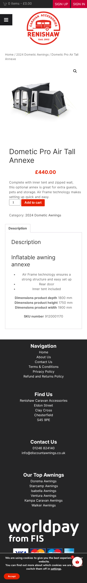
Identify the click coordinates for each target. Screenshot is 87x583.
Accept (12, 576)
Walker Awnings (44, 505)
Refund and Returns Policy (43, 376)
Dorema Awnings (43, 481)
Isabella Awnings (43, 491)
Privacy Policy (43, 371)
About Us (43, 357)
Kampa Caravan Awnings (43, 500)
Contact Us (43, 362)
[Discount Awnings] (43, 28)
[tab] (17, 228)
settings (56, 569)
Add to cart (32, 202)
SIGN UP (61, 4)
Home (9, 54)
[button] (75, 71)
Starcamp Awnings (43, 486)
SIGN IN (79, 4)
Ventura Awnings (43, 496)
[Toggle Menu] (6, 19)
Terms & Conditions (43, 367)
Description (17, 228)
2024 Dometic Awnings (32, 54)
